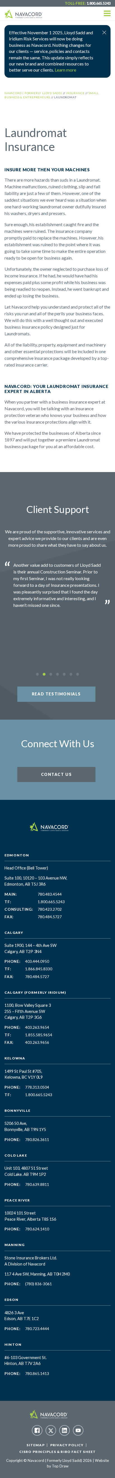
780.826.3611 (37, 1139)
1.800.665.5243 (99, 3)
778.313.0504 (37, 1087)
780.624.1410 (37, 1229)
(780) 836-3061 (38, 1284)
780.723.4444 (37, 1328)
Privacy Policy (67, 1445)
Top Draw (60, 1466)
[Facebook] (37, 1430)
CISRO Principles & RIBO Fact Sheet (57, 1452)
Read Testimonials (56, 694)
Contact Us (56, 774)
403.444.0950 (37, 961)
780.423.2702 (50, 909)
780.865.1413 (37, 1373)
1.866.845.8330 (38, 969)
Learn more (65, 69)
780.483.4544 (50, 894)
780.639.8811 (37, 1184)
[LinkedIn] (64, 1430)
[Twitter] (50, 1430)
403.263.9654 (37, 1027)
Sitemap (35, 1445)
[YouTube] (78, 1430)
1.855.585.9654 (38, 1035)
